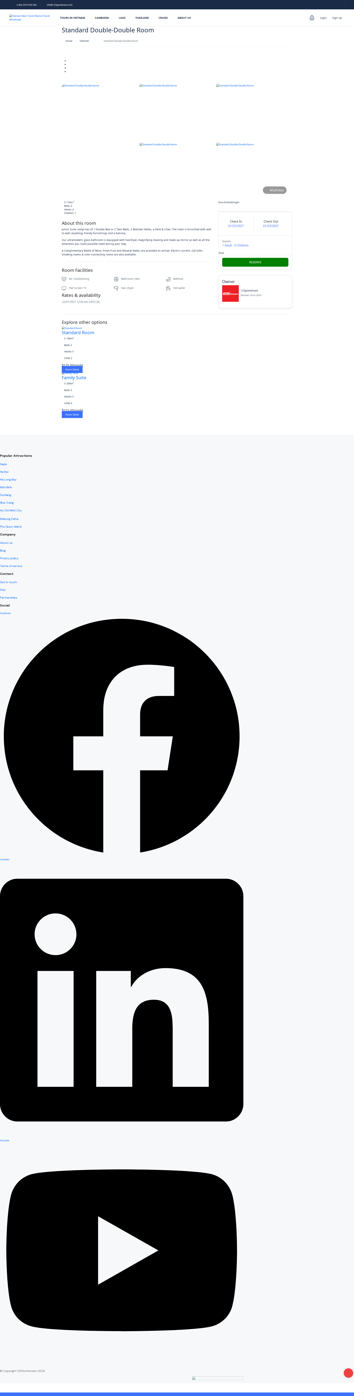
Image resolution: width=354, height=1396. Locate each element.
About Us (184, 17)
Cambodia (102, 17)
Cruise (163, 17)
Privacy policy (9, 558)
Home (68, 40)
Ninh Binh (6, 487)
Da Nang (5, 495)
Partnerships (8, 598)
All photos (277, 190)
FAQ (2, 590)
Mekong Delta (9, 519)
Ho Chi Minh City (11, 510)
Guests (226, 241)
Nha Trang (7, 503)
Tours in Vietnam (72, 17)
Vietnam (84, 40)
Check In (236, 221)
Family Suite (74, 377)
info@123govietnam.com (59, 4)
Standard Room (78, 332)
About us (6, 543)
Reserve (255, 262)
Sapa (3, 464)
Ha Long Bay (8, 479)
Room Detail (72, 369)
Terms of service (11, 566)
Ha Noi (4, 472)
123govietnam (249, 290)
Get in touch (8, 582)
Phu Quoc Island (11, 527)
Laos (122, 17)
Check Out (271, 221)
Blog (3, 550)
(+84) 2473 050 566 (27, 4)
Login (323, 17)
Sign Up (337, 17)
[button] (312, 17)
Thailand (142, 17)
